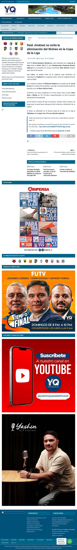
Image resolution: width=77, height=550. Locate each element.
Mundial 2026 (49, 18)
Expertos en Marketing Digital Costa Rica (51, 548)
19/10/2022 (32, 58)
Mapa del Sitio (31, 531)
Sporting (70, 25)
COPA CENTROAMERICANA (7, 1)
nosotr (59, 535)
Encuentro (60, 531)
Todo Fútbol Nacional (8, 88)
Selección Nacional (34, 18)
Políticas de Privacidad (33, 522)
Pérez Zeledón (61, 25)
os (62, 535)
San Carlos (50, 25)
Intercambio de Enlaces (33, 527)
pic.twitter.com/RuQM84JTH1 (49, 127)
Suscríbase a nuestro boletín (34, 525)
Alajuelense (5, 25)
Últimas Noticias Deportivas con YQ (36, 518)
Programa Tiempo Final (58, 533)
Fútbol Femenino (7, 98)
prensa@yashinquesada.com (65, 520)
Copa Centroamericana (9, 91)
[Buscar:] (65, 32)
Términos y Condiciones (33, 524)
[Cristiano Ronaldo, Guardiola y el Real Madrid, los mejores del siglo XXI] (34, 167)
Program (54, 531)
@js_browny (66, 127)
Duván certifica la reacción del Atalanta (67, 170)
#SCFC (61, 127)
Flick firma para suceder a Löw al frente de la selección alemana (50, 172)
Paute (53, 535)
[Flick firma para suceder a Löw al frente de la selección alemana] (51, 167)
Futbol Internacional (65, 18)
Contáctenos (55, 525)
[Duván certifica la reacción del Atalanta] (67, 167)
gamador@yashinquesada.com (60, 522)
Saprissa (14, 25)
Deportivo (66, 531)
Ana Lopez (41, 58)
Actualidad (18, 22)
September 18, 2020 (64, 131)
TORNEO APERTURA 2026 (23, 1)
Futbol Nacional (6, 18)
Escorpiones (5, 29)
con (56, 535)
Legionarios (20, 18)
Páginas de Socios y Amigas (34, 529)
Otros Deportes (7, 22)
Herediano (22, 25)
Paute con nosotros (32, 520)
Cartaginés (31, 25)
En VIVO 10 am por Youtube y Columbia (63, 529)
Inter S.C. (14, 29)
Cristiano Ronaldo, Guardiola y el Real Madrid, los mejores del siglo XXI (34, 172)
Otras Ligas (5, 95)
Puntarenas (40, 25)
